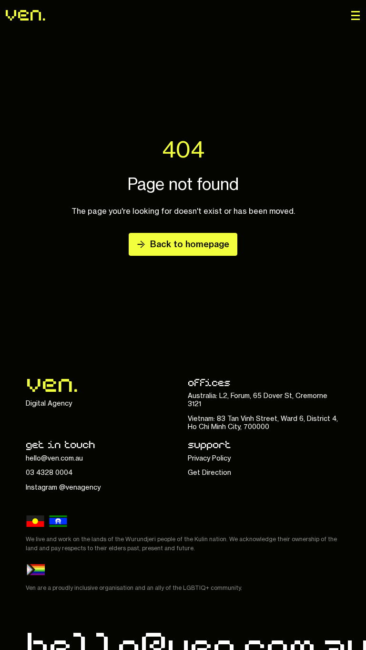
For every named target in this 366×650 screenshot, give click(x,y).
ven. (25, 13)
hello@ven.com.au (54, 458)
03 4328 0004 (49, 472)
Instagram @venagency (63, 487)
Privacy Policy (209, 458)
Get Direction (209, 472)
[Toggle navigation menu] (355, 15)
